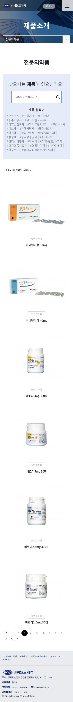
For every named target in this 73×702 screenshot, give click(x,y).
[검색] (58, 97)
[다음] (12, 639)
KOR (48, 6)
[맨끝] (18, 639)
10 (6, 639)
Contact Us (55, 656)
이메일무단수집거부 (39, 656)
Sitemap (6, 659)
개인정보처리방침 (10, 656)
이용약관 (23, 656)
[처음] (6, 633)
